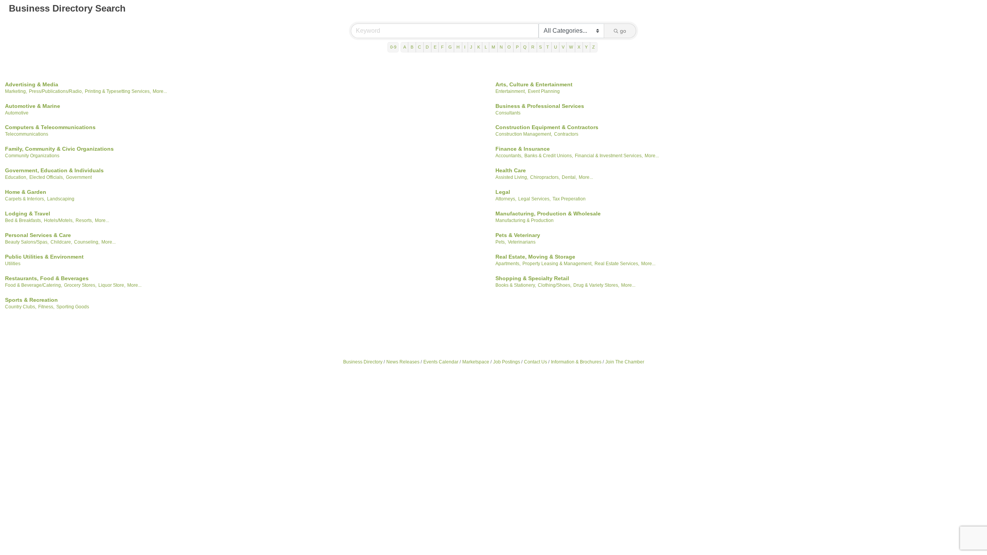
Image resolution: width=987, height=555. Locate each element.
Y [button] (586, 47)
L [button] (486, 47)
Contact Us (535, 362)
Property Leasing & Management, (557, 263)
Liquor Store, (111, 285)
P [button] (517, 47)
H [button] (458, 47)
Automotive (17, 113)
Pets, (500, 242)
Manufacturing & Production (524, 220)
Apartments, (507, 263)
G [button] (450, 47)
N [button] (501, 47)
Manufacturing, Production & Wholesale (548, 213)
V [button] (563, 47)
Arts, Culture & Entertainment (534, 84)
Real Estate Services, (617, 263)
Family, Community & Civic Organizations (59, 149)
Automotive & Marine (32, 106)
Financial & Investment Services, (609, 155)
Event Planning (544, 91)
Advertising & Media (31, 84)
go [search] (623, 31)
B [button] (412, 47)
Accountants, (508, 155)
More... (160, 91)
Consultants (507, 113)
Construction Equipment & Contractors (546, 127)
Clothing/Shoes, (554, 285)
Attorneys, (505, 199)
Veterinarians (522, 242)
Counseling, (86, 242)
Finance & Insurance (522, 149)
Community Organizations (32, 155)
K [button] (478, 47)
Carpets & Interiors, (25, 199)
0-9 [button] (393, 47)
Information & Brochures (576, 362)
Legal (502, 192)
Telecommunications (26, 134)
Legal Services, (534, 199)
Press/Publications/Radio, (56, 91)
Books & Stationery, (515, 285)
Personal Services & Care (38, 235)
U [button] (555, 47)
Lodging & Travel (27, 213)
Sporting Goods (72, 306)
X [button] (579, 47)
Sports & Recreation (31, 300)
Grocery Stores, (80, 285)
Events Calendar (440, 362)
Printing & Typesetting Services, (118, 91)
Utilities (12, 263)
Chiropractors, (545, 177)
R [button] (532, 47)
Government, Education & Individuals (54, 170)
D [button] (427, 47)
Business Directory (362, 362)
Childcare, (61, 242)
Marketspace (475, 362)
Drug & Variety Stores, (596, 285)
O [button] (509, 47)
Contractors (566, 134)
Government (79, 177)
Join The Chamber (624, 362)
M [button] (493, 47)
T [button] (547, 47)
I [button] (464, 47)
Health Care (510, 170)
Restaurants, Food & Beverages (47, 278)
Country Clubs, (20, 306)
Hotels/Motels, (59, 220)
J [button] (471, 47)
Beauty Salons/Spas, (27, 242)
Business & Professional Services (539, 106)
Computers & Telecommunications (50, 127)
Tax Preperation (569, 199)
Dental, (569, 177)
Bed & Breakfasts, (23, 220)
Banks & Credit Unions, (548, 155)
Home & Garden (25, 192)
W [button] (571, 47)
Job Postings (506, 362)
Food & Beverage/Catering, (33, 285)
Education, (16, 177)
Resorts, (84, 220)
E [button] (435, 47)
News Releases (402, 362)
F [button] (442, 47)
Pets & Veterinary (517, 235)
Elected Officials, (46, 177)
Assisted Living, (511, 177)
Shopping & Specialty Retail (532, 278)
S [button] (540, 47)
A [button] (404, 47)
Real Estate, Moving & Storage (535, 257)
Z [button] (593, 47)
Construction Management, (523, 134)
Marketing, (16, 91)
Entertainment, (510, 91)
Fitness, (46, 306)
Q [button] (525, 47)
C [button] (419, 47)
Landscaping (60, 199)
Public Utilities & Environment (44, 257)
